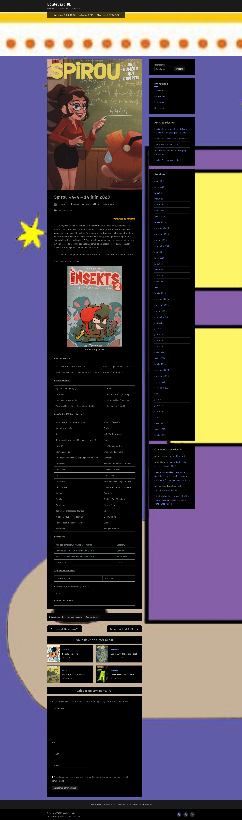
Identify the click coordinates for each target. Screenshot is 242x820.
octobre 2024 (160, 311)
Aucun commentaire (105, 204)
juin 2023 (158, 405)
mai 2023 (158, 411)
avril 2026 (158, 204)
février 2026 (159, 216)
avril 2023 (158, 417)
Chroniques (159, 96)
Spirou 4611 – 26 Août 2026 (166, 144)
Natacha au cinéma (70, 654)
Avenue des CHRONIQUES (64, 15)
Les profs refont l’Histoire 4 (173, 456)
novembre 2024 (161, 305)
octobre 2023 (160, 381)
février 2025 (159, 287)
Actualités (61, 210)
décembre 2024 (161, 299)
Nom (54, 742)
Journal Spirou (92, 617)
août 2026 (159, 181)
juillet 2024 (159, 328)
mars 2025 (159, 281)
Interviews (159, 102)
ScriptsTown (75, 816)
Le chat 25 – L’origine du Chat (167, 160)
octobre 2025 (160, 240)
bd (63, 617)
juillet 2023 (159, 399)
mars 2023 (159, 423)
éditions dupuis (75, 617)
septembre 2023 (161, 387)
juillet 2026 (159, 186)
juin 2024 (158, 334)
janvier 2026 (160, 222)
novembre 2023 (161, 376)
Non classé (159, 108)
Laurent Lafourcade (82, 204)
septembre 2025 (161, 246)
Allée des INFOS (86, 15)
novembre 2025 (161, 234)
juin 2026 (158, 192)
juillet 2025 (159, 257)
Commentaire (58, 708)
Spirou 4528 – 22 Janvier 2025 (74, 674)
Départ (179, 68)
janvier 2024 (160, 364)
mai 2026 (158, 198)
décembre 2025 (161, 228)
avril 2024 (158, 346)
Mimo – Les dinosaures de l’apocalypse (171, 138)
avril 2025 (158, 275)
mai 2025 (158, 269)
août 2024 (159, 322)
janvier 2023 (160, 435)
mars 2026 (159, 210)
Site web (55, 765)
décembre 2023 (161, 370)
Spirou (70, 210)
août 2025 (159, 252)
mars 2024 (159, 352)
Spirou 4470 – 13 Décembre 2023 (124, 654)
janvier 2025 (160, 293)
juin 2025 (158, 263)
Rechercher (159, 64)
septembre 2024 (161, 317)
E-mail (55, 754)
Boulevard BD (59, 4)
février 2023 (159, 429)
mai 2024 (158, 340)
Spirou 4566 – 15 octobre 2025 (123, 674)
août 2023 (159, 393)
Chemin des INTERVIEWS (108, 15)
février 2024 (159, 358)
